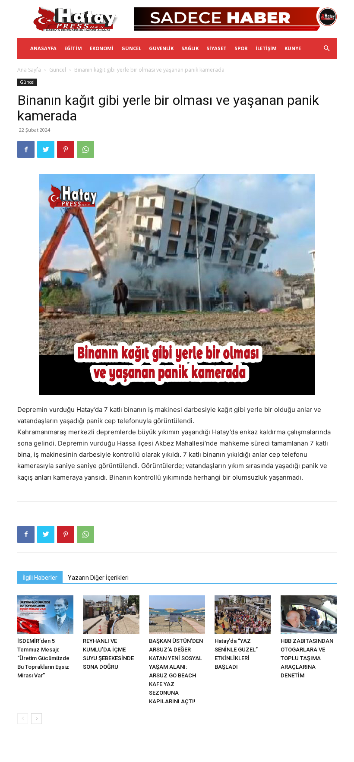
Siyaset (216, 48)
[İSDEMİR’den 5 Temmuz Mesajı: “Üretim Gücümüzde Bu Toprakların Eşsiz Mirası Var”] (45, 614)
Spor (241, 48)
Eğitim (73, 48)
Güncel (131, 48)
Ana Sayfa (29, 69)
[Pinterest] (65, 149)
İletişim (266, 48)
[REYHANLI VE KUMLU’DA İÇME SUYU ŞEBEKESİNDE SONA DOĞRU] (111, 614)
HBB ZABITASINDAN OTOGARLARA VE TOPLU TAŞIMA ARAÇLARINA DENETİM (307, 658)
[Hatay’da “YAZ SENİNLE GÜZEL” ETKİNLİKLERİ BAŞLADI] (243, 614)
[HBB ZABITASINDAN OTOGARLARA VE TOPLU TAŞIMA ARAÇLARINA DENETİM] (309, 614)
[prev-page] (22, 718)
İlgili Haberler (39, 577)
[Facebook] (26, 149)
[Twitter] (45, 149)
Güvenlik (161, 48)
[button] (326, 48)
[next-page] (36, 718)
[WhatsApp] (85, 149)
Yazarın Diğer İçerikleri (98, 577)
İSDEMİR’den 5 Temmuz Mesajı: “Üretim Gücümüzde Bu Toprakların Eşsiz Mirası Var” (43, 658)
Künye (292, 48)
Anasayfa (43, 48)
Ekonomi (102, 48)
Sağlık (190, 48)
